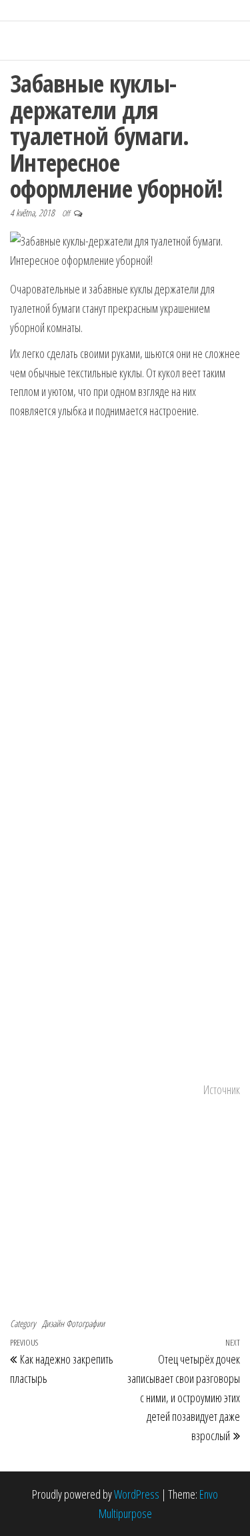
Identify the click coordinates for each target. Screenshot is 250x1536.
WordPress (136, 1494)
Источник (221, 1089)
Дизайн (53, 1323)
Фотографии (85, 1323)
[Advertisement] (125, 562)
